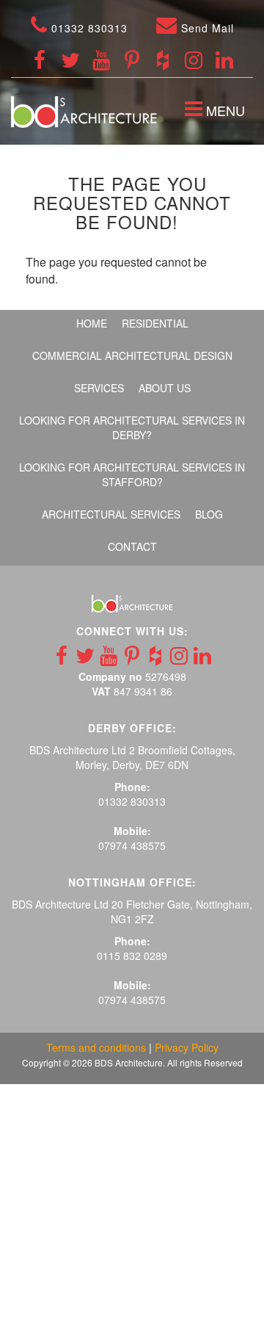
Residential (155, 323)
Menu (218, 112)
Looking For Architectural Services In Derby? (132, 427)
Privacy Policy (187, 1047)
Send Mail (205, 28)
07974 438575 (132, 845)
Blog (209, 514)
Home (91, 323)
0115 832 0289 (132, 955)
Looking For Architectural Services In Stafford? (132, 474)
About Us (165, 387)
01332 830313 (88, 28)
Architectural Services (111, 514)
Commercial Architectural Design (132, 355)
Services (99, 387)
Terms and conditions (96, 1047)
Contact (132, 546)
